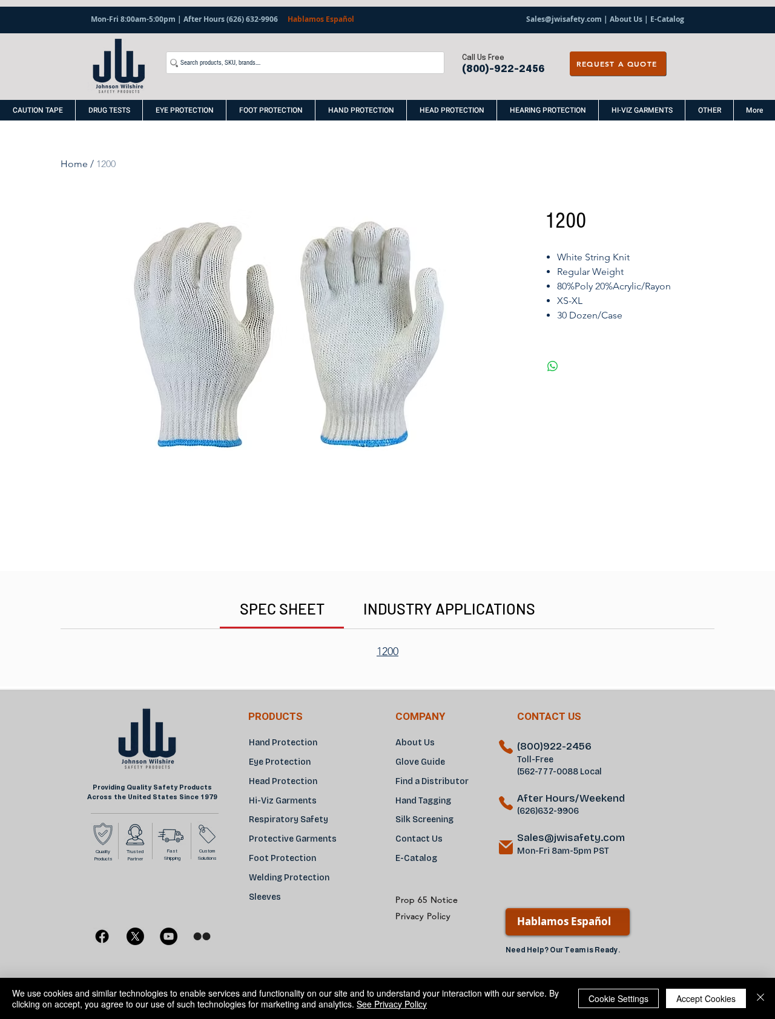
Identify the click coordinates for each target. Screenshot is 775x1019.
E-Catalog (666, 19)
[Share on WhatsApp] (553, 366)
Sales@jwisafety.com (564, 19)
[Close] (760, 998)
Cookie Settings (618, 998)
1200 (387, 651)
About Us (626, 19)
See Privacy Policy (392, 1004)
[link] (282, 608)
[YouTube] (168, 936)
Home (74, 164)
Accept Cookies (706, 998)
